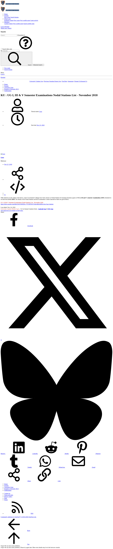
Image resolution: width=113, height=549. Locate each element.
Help (5, 498)
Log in (2, 74)
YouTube (64, 81)
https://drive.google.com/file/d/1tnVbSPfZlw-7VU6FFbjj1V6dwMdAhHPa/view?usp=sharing (27, 204)
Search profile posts (28, 23)
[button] (25, 49)
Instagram (70, 81)
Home (6, 14)
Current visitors (8, 23)
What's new (7, 19)
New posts (7, 17)
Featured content (9, 20)
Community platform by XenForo (18, 517)
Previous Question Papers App (52, 81)
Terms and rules (8, 495)
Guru (40, 111)
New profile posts (25, 20)
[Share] (17, 179)
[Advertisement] (56, 139)
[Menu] (1, 6)
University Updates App (36, 81)
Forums (6, 15)
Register (3, 77)
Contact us (7, 493)
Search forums (15, 17)
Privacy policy (8, 496)
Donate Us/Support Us (80, 81)
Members (6, 22)
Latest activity (34, 20)
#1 (5, 195)
